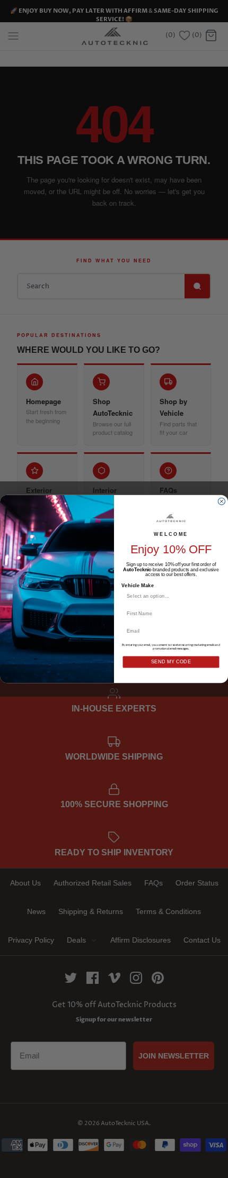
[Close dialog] (221, 501)
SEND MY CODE (171, 662)
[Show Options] (214, 595)
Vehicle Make (137, 585)
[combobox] (169, 595)
